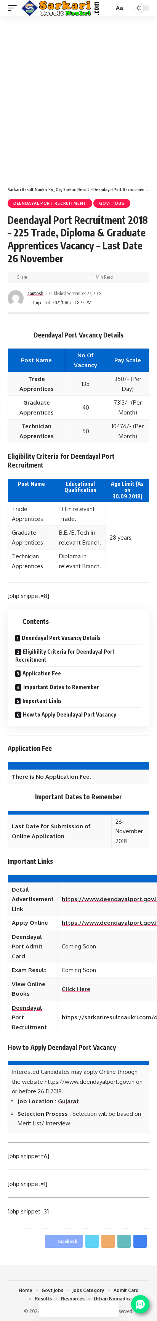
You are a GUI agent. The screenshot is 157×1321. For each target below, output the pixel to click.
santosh (35, 293)
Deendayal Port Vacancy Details (61, 638)
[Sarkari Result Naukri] (61, 8)
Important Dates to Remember (61, 687)
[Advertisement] (78, 98)
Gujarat (68, 1101)
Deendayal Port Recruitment (50, 203)
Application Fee (41, 673)
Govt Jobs (111, 203)
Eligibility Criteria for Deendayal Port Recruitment (65, 655)
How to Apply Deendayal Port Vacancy (69, 714)
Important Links (42, 700)
